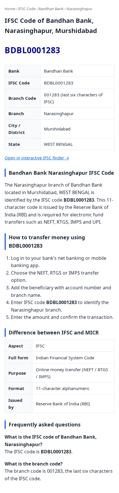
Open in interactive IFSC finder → (37, 158)
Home (10, 8)
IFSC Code (27, 8)
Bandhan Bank (51, 8)
